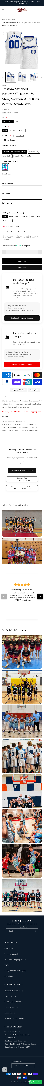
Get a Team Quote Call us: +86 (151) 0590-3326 (22, 488)
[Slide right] (41, 77)
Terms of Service (11, 1007)
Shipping (4, 112)
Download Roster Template (22, 470)
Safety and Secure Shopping (16, 971)
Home (4, 19)
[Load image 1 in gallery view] (11, 77)
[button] (3, 10)
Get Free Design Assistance (22, 318)
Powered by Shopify (27, 1082)
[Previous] (4, 596)
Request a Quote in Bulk (22, 364)
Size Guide (9, 976)
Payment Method (11, 954)
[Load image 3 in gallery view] (33, 77)
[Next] (40, 596)
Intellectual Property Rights (15, 960)
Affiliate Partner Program (14, 1018)
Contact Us (9, 949)
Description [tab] (34, 390)
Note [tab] (5, 390)
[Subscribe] (35, 931)
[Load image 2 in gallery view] (22, 77)
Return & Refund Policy (14, 991)
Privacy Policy (10, 996)
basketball (11, 19)
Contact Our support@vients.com (22, 479)
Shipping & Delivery (13, 1002)
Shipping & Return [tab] (18, 390)
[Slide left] (2, 77)
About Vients (10, 1013)
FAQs (7, 965)
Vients (18, 1082)
